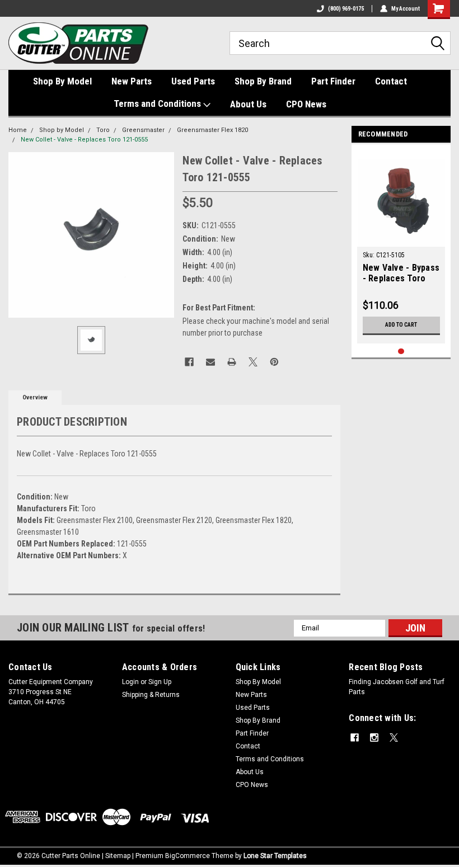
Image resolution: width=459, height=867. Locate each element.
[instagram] (374, 737)
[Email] (210, 361)
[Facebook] (189, 361)
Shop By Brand (263, 81)
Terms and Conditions (158, 103)
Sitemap (117, 856)
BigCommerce (187, 856)
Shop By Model (62, 81)
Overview (35, 397)
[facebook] (354, 737)
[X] (253, 361)
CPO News (306, 104)
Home (17, 130)
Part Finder (333, 81)
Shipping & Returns (151, 695)
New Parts (131, 81)
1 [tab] (401, 351)
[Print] (231, 361)
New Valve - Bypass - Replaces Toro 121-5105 (401, 273)
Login (130, 682)
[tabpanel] (401, 246)
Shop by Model (61, 130)
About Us (248, 104)
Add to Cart (401, 325)
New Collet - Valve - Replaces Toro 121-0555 (84, 139)
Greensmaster (143, 130)
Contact (391, 81)
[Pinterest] (274, 361)
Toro (103, 130)
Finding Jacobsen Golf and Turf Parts (396, 687)
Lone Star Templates (275, 856)
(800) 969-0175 (346, 9)
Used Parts (193, 81)
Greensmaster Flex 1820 (212, 130)
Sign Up (159, 682)
